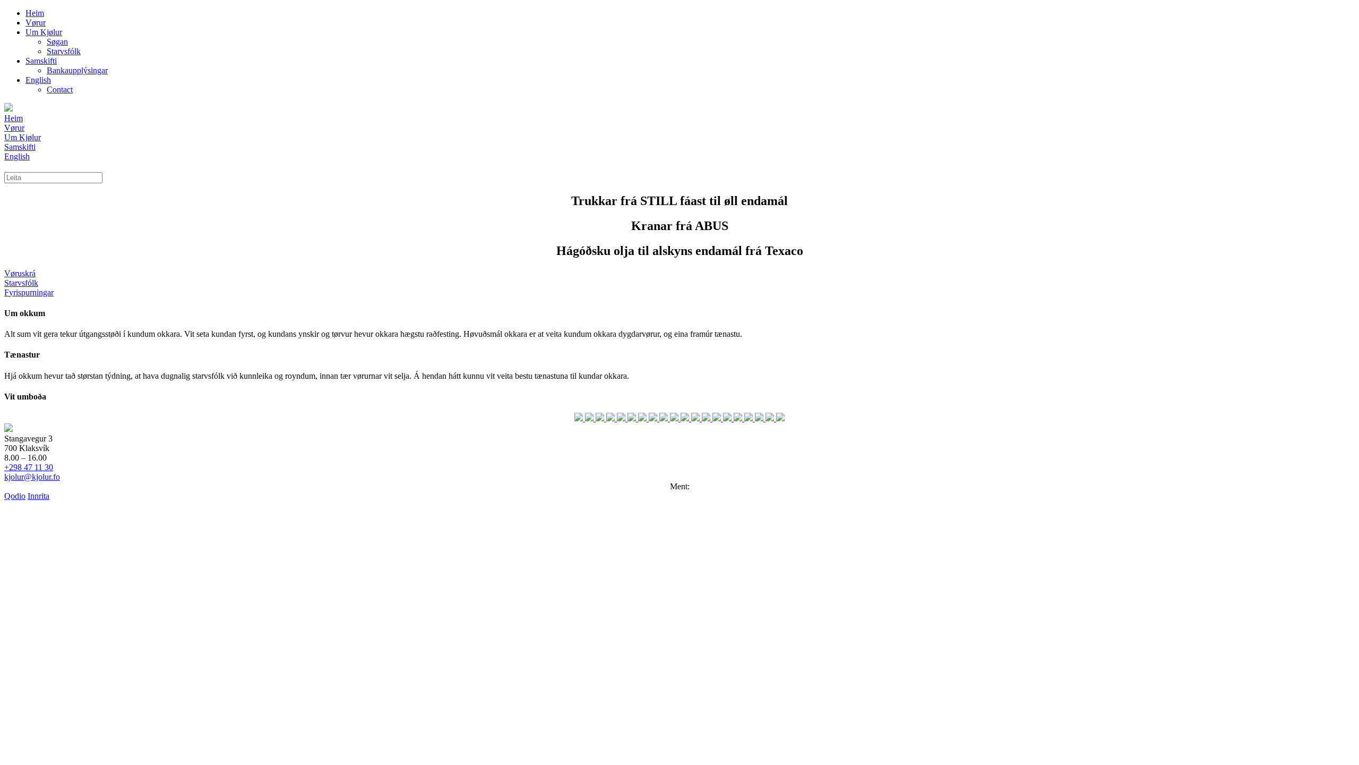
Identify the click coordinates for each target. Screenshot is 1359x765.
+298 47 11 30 (28, 467)
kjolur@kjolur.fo (32, 476)
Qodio (14, 495)
